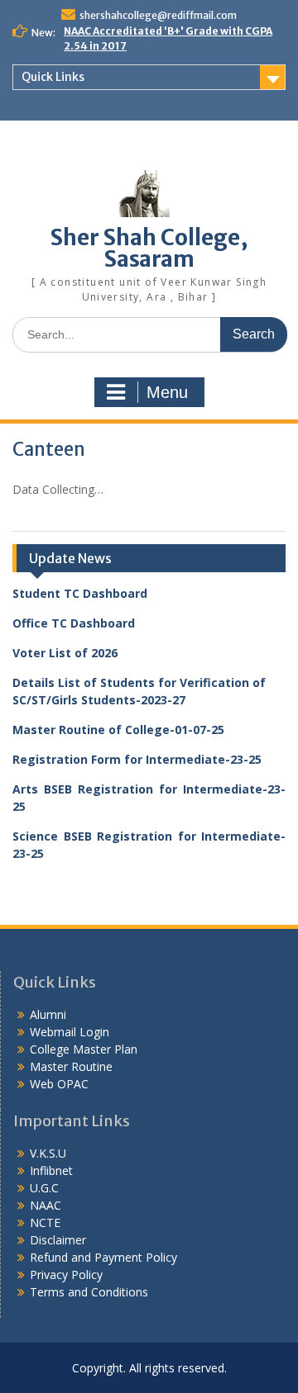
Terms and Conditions (89, 1292)
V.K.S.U (48, 1153)
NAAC (45, 1205)
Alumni (48, 1014)
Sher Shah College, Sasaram (149, 248)
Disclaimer (58, 1240)
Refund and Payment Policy (103, 1257)
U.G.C (44, 1188)
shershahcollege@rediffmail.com (158, 15)
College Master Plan (83, 1049)
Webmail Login (69, 1032)
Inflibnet (51, 1170)
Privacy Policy (66, 1274)
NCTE (45, 1222)
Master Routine (71, 1066)
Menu (167, 392)
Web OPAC (59, 1084)
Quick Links (53, 76)
